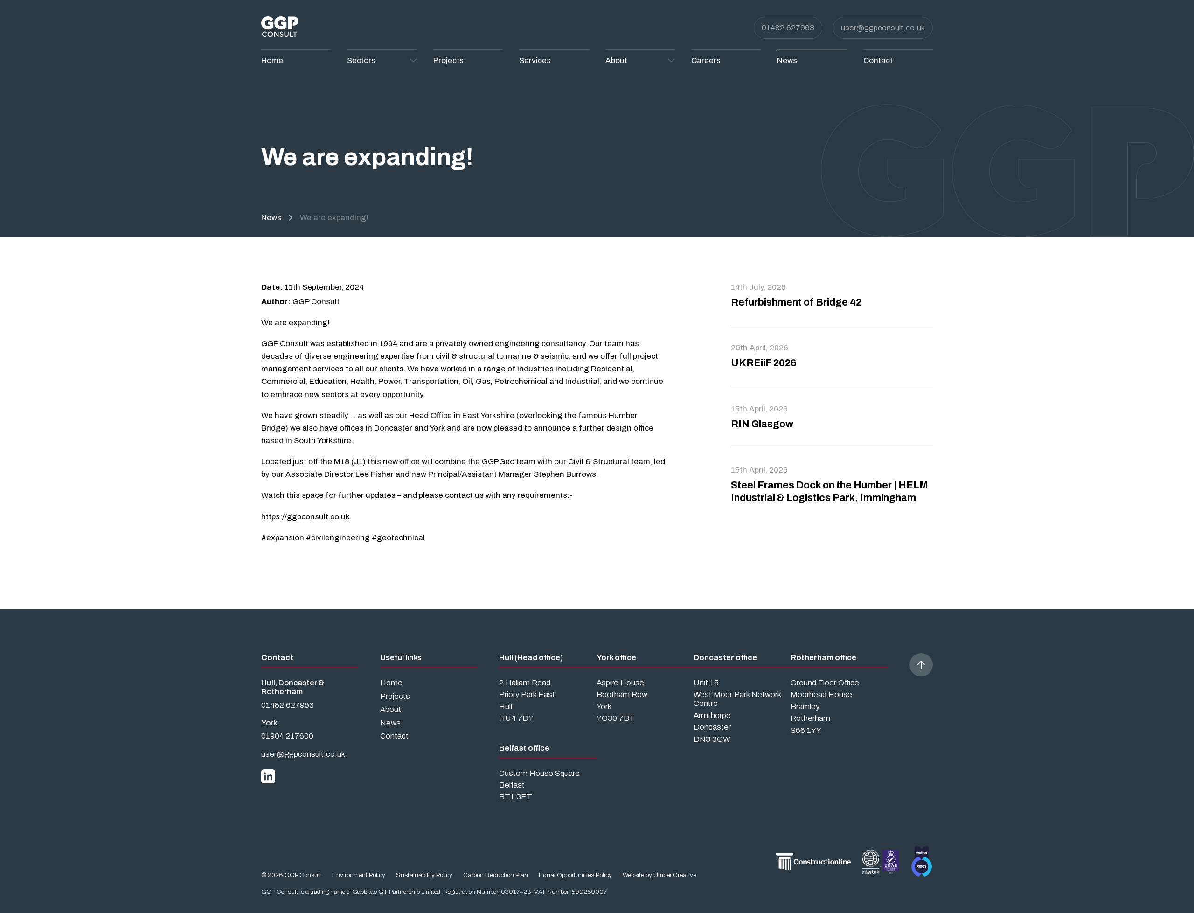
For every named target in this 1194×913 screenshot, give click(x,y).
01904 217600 (287, 736)
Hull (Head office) (531, 657)
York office (616, 657)
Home (391, 682)
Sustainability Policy (424, 874)
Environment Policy (358, 874)
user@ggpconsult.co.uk (883, 27)
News (271, 217)
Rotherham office (823, 657)
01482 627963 (788, 27)
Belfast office (524, 748)
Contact (394, 736)
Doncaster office (725, 657)
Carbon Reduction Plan (495, 874)
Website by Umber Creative (659, 874)
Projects (395, 696)
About (390, 709)
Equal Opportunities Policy (575, 874)
